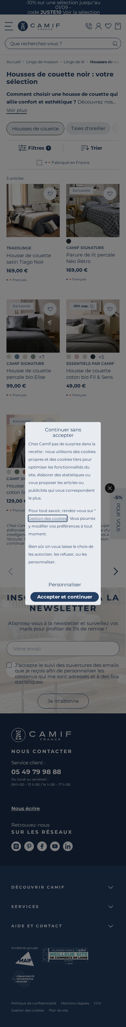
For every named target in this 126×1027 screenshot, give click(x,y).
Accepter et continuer (64, 597)
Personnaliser (64, 584)
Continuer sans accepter (63, 432)
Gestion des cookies (47, 518)
